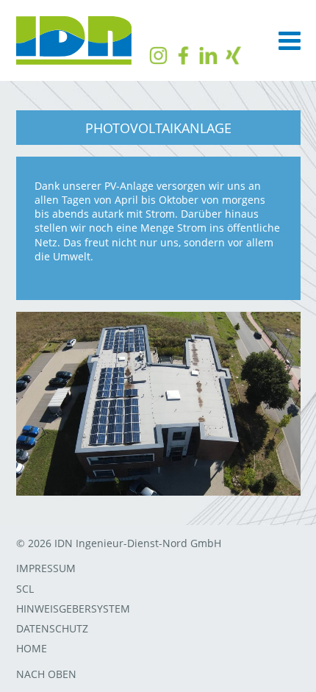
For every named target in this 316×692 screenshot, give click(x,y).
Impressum (46, 568)
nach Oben (46, 674)
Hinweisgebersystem (73, 609)
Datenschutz (52, 628)
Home (31, 648)
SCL (25, 589)
